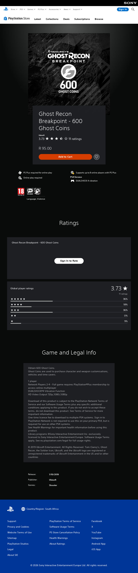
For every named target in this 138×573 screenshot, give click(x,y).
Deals (66, 19)
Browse (99, 19)
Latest (37, 19)
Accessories (54, 9)
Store (13, 9)
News (66, 9)
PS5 (21, 9)
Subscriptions (82, 19)
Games (30, 9)
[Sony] (130, 5)
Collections (52, 19)
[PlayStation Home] (6, 9)
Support (76, 9)
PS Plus (41, 9)
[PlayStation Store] (17, 18)
